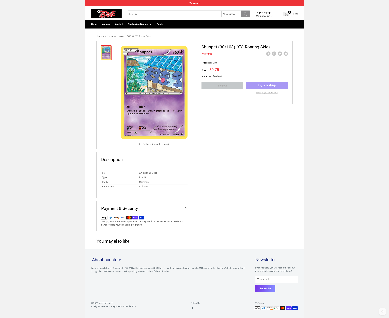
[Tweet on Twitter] (280, 53)
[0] (286, 14)
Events (160, 24)
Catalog (106, 24)
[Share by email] (286, 53)
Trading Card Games (138, 24)
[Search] (245, 14)
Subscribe (265, 288)
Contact (119, 24)
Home (94, 24)
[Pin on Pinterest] (274, 53)
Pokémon (206, 54)
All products (110, 36)
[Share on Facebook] (268, 53)
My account (263, 16)
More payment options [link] (267, 92)
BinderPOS (131, 306)
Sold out (222, 85)
